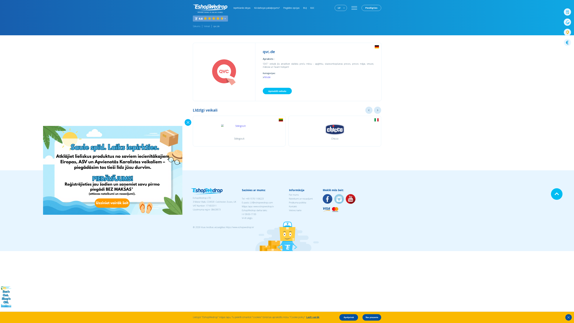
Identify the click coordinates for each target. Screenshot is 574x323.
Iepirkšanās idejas (242, 7)
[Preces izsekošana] (567, 32)
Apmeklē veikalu (277, 91)
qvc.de (216, 26)
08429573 (216, 209)
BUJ (305, 7)
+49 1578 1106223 (255, 198)
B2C (312, 7)
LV (339, 7)
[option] (239, 131)
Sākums (196, 26)
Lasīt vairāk (312, 317)
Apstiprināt (349, 317)
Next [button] (377, 110)
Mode (267, 77)
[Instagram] (339, 199)
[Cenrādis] (567, 42)
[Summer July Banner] (6, 306)
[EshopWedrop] (210, 8)
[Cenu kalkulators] (567, 12)
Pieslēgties (371, 7)
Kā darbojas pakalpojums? (267, 7)
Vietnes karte (295, 210)
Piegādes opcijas (291, 7)
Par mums (294, 194)
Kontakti (293, 206)
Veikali (207, 26)
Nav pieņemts (372, 317)
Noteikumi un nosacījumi (301, 198)
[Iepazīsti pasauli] (567, 22)
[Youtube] (351, 199)
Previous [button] (369, 110)
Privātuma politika (297, 202)
